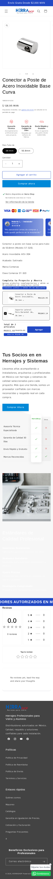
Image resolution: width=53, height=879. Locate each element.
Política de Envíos (14, 771)
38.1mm (10, 150)
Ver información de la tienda (20, 201)
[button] (6, 11)
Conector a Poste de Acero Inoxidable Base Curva (25, 296)
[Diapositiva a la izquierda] (20, 74)
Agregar (39, 330)
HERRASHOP (17, 874)
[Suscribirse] (43, 861)
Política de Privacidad (16, 757)
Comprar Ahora (15, 407)
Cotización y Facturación (18, 825)
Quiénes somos (13, 797)
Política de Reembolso (17, 764)
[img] (12, 627)
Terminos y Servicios (16, 778)
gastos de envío (28, 110)
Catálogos (11, 811)
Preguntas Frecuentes (17, 832)
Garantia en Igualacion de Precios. (23, 818)
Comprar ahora (26, 183)
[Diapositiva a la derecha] (33, 74)
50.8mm (26, 150)
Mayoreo (10, 804)
